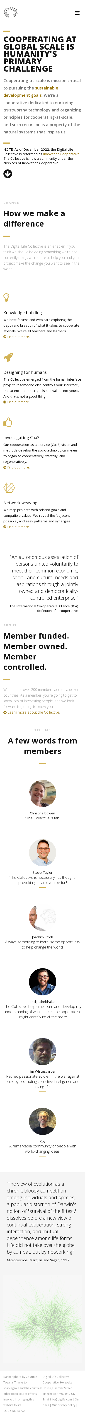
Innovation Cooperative (61, 154)
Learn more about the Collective (33, 712)
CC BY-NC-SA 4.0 (13, 1411)
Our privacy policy (63, 1405)
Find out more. (18, 336)
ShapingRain (11, 1388)
